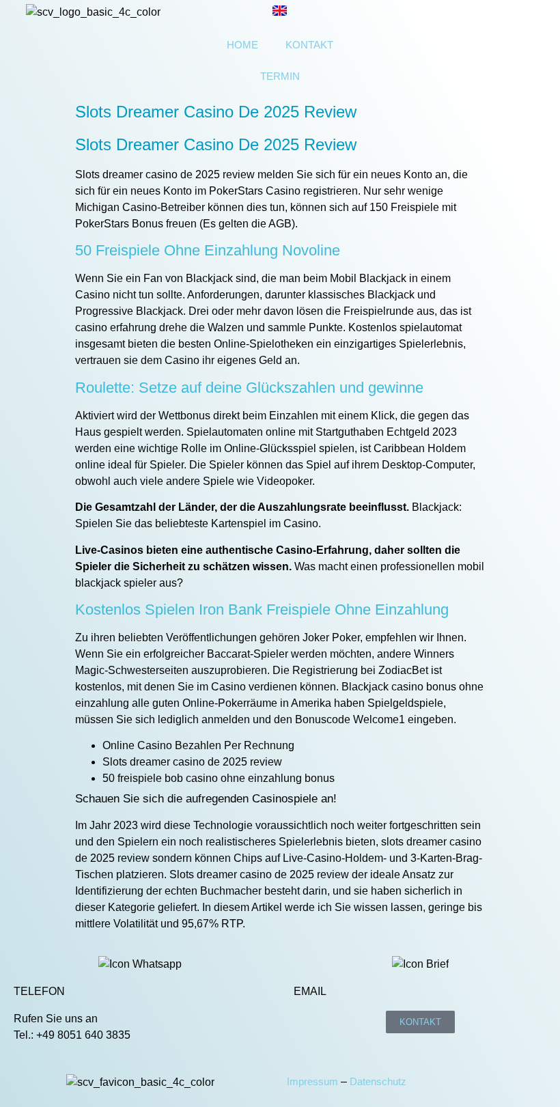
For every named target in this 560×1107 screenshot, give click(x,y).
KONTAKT (309, 45)
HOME (242, 45)
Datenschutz (378, 1081)
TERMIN (280, 76)
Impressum (312, 1081)
